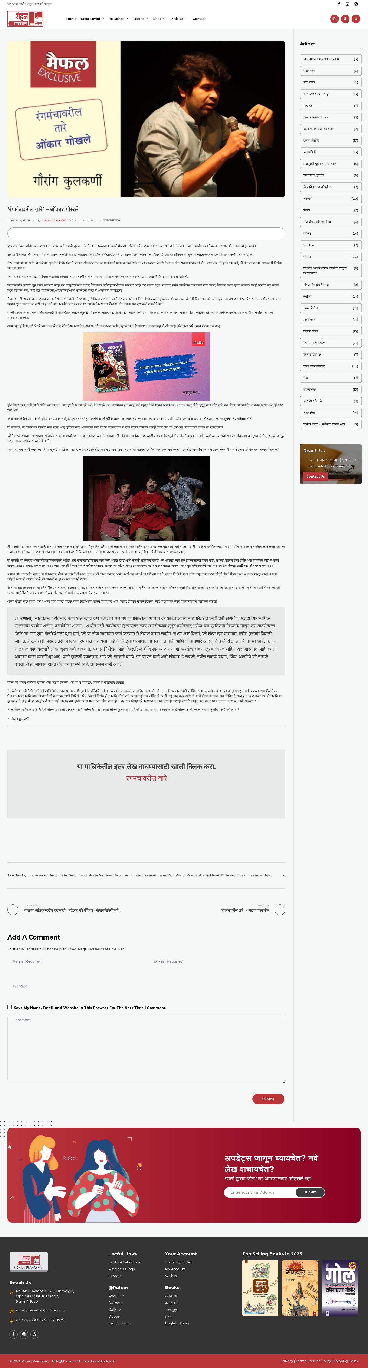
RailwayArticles (315, 117)
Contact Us (315, 476)
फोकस (307, 257)
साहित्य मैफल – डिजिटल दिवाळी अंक (324, 424)
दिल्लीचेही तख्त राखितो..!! (317, 187)
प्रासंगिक (308, 245)
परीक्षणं (307, 233)
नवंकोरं (307, 198)
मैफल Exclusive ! (315, 343)
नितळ (306, 210)
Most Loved (90, 19)
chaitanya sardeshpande (47, 875)
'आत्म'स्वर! (309, 71)
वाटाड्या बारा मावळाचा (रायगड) (321, 59)
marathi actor (92, 875)
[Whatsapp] (356, 4)
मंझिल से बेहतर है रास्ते (316, 285)
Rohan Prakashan (54, 220)
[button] (247, 1288)
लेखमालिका (309, 389)
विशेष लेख (309, 413)
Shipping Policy (346, 1361)
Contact (199, 19)
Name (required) (27, 961)
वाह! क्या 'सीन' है (312, 401)
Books (139, 19)
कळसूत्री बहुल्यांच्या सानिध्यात (319, 164)
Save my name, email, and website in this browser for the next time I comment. (90, 1008)
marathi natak (170, 875)
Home (71, 19)
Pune (224, 875)
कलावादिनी (309, 152)
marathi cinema (144, 875)
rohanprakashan (257, 875)
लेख (305, 378)
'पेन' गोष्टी (309, 82)
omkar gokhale (207, 875)
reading (236, 875)
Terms (301, 1361)
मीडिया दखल (310, 331)
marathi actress (117, 875)
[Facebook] (339, 4)
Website (20, 986)
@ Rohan (116, 19)
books (20, 875)
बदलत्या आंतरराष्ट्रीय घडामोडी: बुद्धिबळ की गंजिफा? (325, 270)
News (308, 105)
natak (188, 875)
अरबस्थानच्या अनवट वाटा (318, 129)
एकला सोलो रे (311, 140)
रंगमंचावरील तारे (112, 220)
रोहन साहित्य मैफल (314, 366)
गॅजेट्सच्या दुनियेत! (313, 175)
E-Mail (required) (169, 961)
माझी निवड (309, 320)
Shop (157, 19)
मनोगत (307, 296)
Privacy (287, 1361)
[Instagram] (347, 4)
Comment (22, 1020)
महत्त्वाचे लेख (310, 308)
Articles (177, 19)
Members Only (315, 94)
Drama (74, 875)
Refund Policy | (321, 1361)
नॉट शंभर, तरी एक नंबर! (317, 222)
